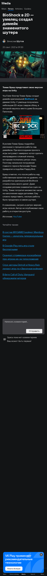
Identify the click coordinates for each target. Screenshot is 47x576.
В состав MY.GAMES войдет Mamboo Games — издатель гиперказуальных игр (23, 236)
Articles (19, 8)
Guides (27, 8)
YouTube (17, 216)
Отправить (34, 331)
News (11, 8)
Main (4, 8)
